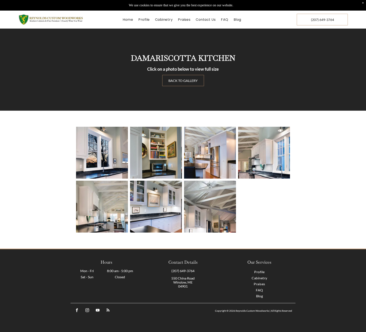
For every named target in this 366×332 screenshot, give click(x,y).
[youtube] (97, 310)
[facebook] (77, 310)
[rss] (108, 310)
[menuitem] (128, 19)
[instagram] (87, 310)
